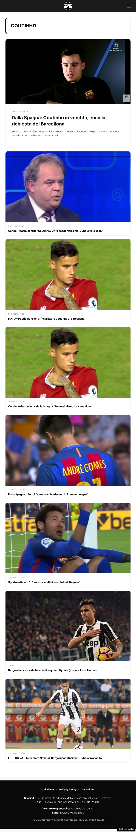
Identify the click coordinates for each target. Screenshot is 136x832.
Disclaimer (88, 789)
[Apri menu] (129, 6)
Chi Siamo (48, 789)
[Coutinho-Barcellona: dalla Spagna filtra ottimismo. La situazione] (68, 369)
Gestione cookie (126, 829)
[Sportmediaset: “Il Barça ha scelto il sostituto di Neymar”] (68, 545)
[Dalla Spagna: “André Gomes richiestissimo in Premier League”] (68, 457)
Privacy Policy (67, 789)
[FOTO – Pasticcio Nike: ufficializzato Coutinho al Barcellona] (68, 281)
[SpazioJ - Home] (68, 6)
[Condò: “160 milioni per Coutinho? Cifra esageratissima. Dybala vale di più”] (68, 193)
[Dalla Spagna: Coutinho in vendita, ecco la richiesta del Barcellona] (68, 93)
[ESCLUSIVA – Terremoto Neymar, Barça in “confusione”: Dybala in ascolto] (68, 721)
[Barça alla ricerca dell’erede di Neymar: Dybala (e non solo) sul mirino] (68, 633)
